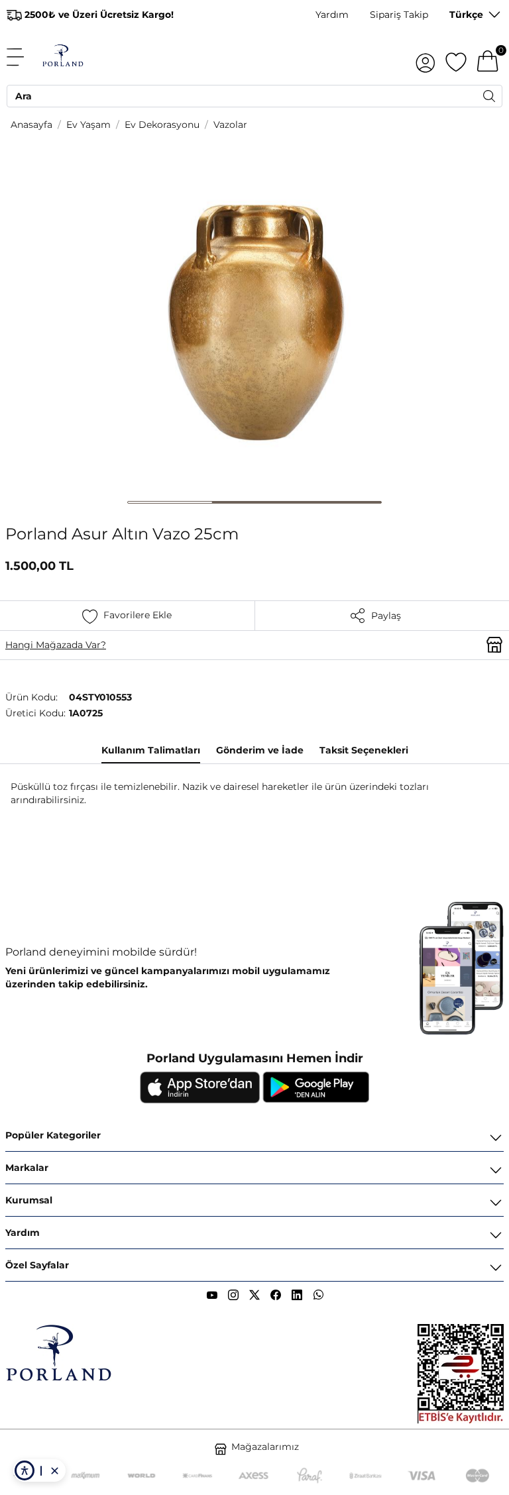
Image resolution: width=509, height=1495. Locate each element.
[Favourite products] (456, 57)
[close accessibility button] (54, 1470)
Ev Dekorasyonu (162, 125)
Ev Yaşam (88, 125)
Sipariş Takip (399, 15)
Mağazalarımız (265, 1447)
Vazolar (230, 125)
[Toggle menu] (22, 57)
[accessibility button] (24, 1470)
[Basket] (487, 57)
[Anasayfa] (62, 57)
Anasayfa (31, 125)
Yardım (332, 15)
